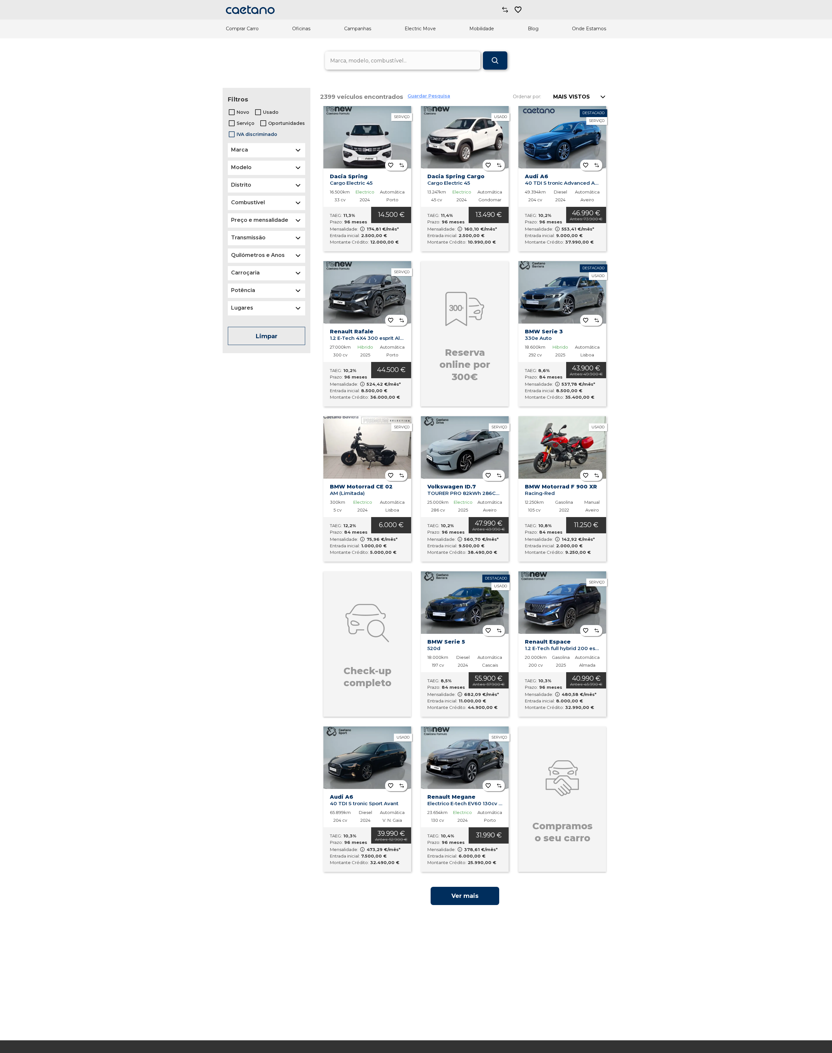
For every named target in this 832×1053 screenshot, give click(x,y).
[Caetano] (250, 9)
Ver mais (464, 896)
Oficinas (301, 29)
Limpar (267, 336)
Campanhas (357, 29)
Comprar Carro (242, 29)
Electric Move (420, 29)
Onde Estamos (589, 29)
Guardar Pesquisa (429, 96)
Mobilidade (481, 29)
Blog (533, 29)
